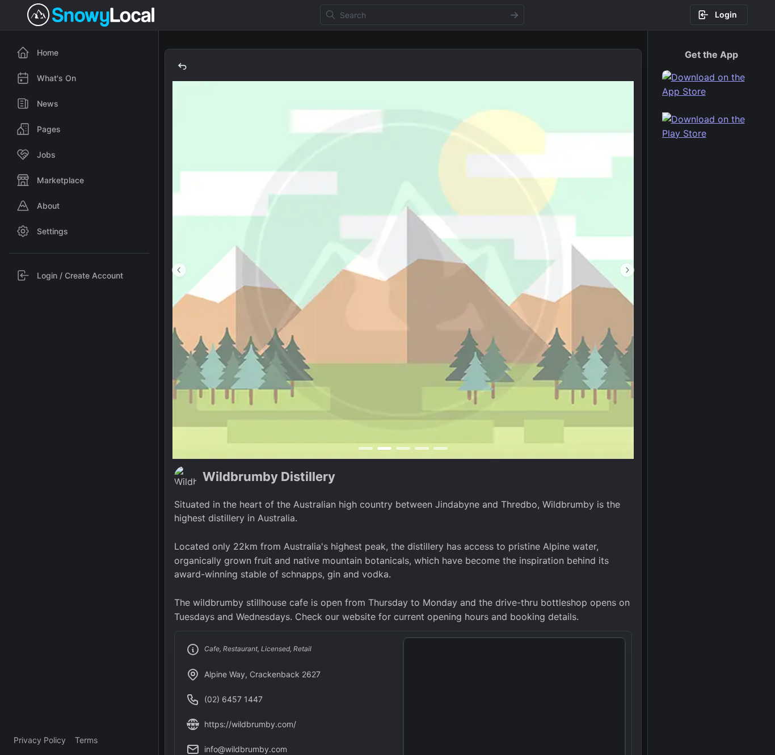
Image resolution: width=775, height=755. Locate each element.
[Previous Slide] (179, 270)
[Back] (182, 66)
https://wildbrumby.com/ (250, 724)
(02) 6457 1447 (233, 699)
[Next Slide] (627, 270)
